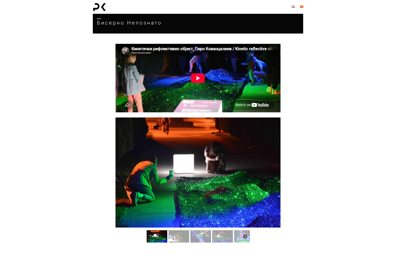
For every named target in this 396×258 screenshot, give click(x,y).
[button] (122, 172)
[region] (198, 78)
